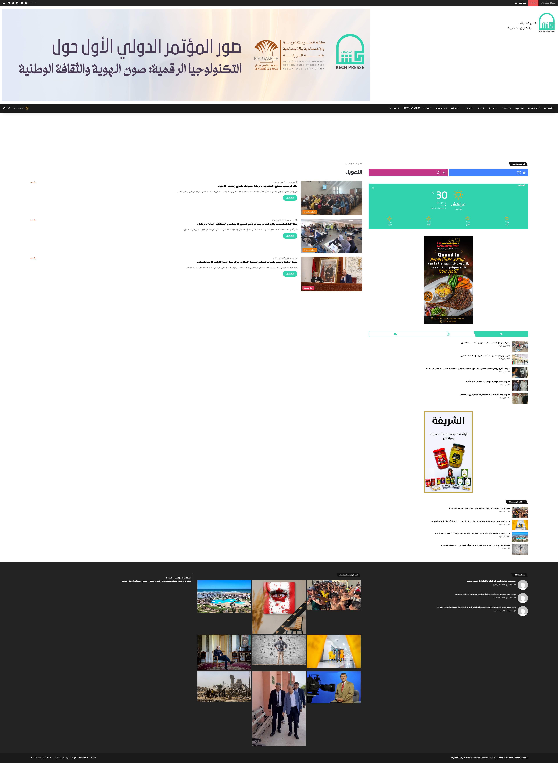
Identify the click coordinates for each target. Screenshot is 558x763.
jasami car (513, 758)
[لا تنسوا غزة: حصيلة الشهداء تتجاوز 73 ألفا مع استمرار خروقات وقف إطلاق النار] (224, 686)
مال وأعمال (493, 108)
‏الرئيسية (356, 163)
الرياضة (481, 108)
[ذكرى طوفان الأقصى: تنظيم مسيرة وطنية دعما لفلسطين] (520, 346)
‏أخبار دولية (507, 108)
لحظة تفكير (469, 108)
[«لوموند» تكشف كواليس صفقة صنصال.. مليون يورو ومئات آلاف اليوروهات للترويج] (224, 652)
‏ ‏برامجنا (456, 108)
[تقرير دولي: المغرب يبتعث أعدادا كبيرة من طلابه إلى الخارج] (520, 359)
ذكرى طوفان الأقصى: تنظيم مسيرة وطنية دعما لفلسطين (485, 342)
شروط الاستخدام (37, 758)
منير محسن (291, 220)
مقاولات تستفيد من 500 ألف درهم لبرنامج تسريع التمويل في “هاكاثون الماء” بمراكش (247, 224)
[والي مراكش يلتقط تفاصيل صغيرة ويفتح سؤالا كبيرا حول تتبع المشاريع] (279, 708)
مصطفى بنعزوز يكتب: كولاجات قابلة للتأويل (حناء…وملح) (491, 581)
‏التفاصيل (290, 198)
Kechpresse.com (488, 758)
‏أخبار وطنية (535, 108)
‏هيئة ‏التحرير (290, 182)
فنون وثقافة (441, 108)
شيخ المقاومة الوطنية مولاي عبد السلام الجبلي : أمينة (488, 381)
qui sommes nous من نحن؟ (77, 758)
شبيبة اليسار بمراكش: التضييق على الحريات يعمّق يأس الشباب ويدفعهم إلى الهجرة (475, 545)
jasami (523, 758)
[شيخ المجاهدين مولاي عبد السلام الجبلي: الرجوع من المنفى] (520, 398)
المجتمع (520, 108)
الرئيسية (550, 108)
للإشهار (93, 758)
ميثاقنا (48, 758)
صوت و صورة (394, 108)
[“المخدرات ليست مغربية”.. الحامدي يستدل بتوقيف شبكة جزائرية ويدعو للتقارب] (334, 687)
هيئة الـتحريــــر (59, 758)
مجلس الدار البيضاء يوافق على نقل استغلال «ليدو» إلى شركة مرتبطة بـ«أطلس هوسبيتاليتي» (490, 3)
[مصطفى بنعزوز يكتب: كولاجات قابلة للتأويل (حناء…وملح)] (279, 607)
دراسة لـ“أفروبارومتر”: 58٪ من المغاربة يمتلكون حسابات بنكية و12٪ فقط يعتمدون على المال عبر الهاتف (467, 368)
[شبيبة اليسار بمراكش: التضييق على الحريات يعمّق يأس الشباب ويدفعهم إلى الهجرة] (520, 549)
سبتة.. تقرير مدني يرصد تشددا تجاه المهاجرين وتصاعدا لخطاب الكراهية (479, 508)
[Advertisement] (279, 137)
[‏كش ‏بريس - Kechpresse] (531, 23)
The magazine (412, 108)
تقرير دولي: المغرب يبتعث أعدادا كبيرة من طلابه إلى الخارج (485, 355)
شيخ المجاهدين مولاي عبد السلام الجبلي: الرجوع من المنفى (485, 394)
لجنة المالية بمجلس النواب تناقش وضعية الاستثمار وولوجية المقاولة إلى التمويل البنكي (247, 262)
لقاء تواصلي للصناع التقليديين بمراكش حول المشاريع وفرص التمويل (257, 186)
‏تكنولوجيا (428, 108)
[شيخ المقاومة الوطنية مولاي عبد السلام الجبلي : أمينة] (520, 385)
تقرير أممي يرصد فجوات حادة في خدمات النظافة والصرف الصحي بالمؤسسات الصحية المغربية (470, 521)
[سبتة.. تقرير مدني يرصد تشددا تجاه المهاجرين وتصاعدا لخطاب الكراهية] (520, 512)
